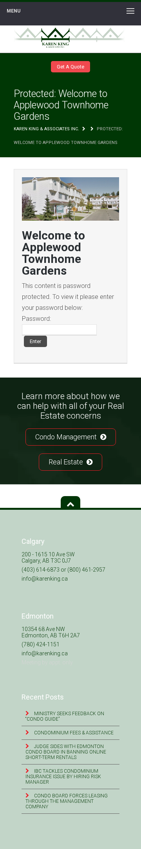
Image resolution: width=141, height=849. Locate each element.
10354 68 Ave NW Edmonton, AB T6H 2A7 (51, 632)
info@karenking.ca (45, 579)
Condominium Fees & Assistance (73, 733)
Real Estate (67, 462)
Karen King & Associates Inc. (46, 128)
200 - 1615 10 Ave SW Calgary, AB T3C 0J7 (48, 557)
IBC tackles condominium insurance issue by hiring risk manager (63, 776)
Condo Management (66, 437)
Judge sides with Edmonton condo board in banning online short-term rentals (65, 752)
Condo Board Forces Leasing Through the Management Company (66, 801)
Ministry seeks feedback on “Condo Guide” (64, 716)
